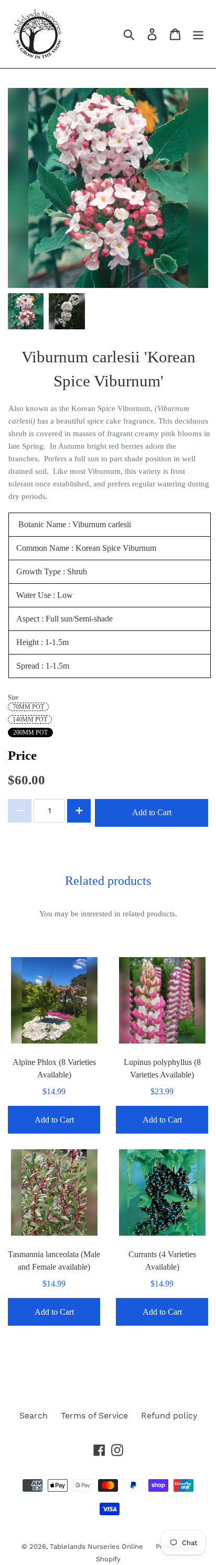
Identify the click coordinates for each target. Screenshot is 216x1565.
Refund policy (169, 1415)
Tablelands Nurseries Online (97, 1546)
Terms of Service (94, 1415)
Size (13, 697)
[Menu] (198, 34)
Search (33, 1415)
